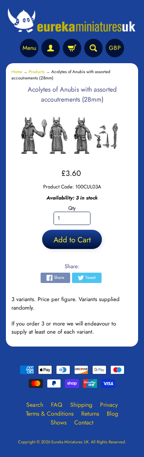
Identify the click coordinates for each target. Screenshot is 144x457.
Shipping (81, 404)
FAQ (56, 404)
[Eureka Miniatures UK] (72, 20)
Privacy (109, 404)
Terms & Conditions (49, 413)
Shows (58, 422)
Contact (83, 422)
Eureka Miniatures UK (70, 442)
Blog (112, 413)
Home (16, 72)
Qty (72, 208)
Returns (90, 413)
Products (37, 72)
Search (34, 404)
